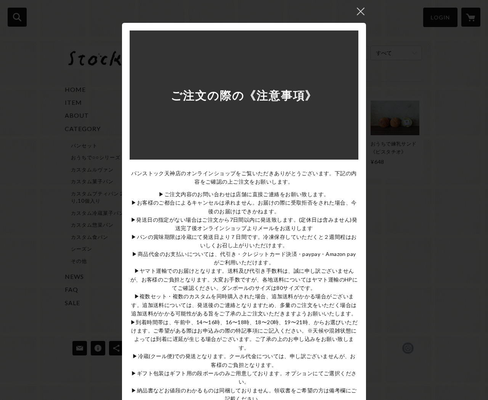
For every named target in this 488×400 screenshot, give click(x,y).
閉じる (360, 11)
